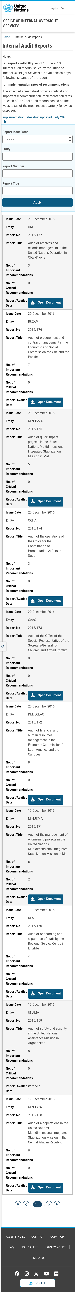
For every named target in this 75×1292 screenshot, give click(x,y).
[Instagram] (27, 1273)
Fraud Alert (29, 1247)
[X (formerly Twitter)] (36, 1273)
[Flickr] (56, 1273)
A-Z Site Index (15, 1236)
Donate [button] (40, 1283)
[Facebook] (18, 1273)
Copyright (58, 1236)
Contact (37, 1236)
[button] (45, 303)
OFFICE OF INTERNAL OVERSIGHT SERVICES (30, 23)
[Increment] (70, 137)
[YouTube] (46, 1273)
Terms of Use (37, 1258)
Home (6, 37)
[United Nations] (16, 8)
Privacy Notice (55, 1247)
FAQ (11, 1247)
